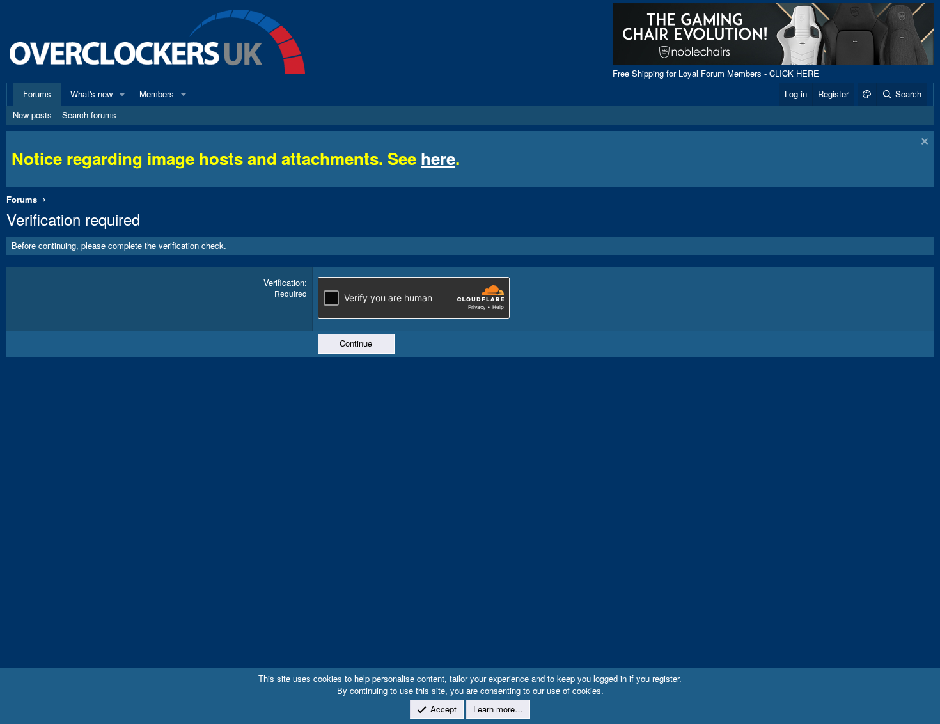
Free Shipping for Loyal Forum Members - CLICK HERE (716, 73)
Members (156, 94)
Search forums (89, 115)
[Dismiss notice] (923, 143)
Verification (283, 282)
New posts (32, 115)
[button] (122, 94)
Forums (37, 94)
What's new (91, 94)
